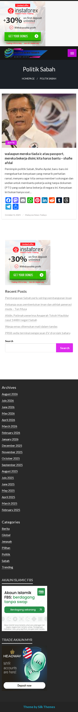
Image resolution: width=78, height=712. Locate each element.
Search (9, 341)
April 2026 (8, 419)
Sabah (5, 560)
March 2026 (9, 426)
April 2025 (8, 497)
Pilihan (6, 547)
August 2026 (10, 394)
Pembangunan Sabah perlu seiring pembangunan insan (38, 298)
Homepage (28, 78)
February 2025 (11, 509)
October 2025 (11, 458)
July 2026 (8, 400)
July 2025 (8, 477)
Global (6, 535)
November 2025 (12, 452)
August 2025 (10, 471)
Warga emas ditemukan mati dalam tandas (31, 326)
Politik (6, 554)
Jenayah (7, 541)
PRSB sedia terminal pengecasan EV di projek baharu (37, 333)
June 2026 (8, 407)
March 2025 (9, 503)
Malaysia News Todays (36, 215)
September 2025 (12, 464)
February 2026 (11, 432)
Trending (7, 567)
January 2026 (10, 439)
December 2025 (12, 445)
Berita (11, 142)
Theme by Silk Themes (39, 707)
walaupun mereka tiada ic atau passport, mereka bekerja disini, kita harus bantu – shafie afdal (38, 158)
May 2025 (8, 490)
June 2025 (8, 484)
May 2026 (8, 413)
